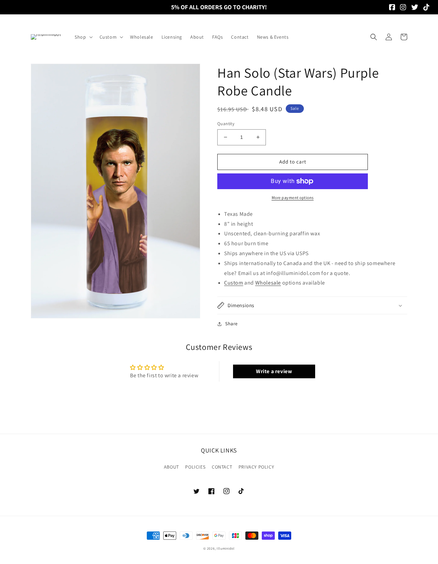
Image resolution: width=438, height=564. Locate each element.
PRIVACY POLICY (256, 467)
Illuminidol (226, 548)
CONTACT (222, 467)
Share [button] (231, 323)
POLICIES (195, 467)
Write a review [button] (274, 371)
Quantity (225, 124)
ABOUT (171, 467)
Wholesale (268, 282)
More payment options (293, 197)
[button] (82, 37)
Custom (233, 282)
